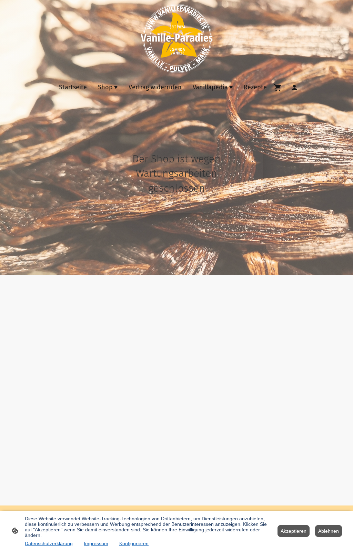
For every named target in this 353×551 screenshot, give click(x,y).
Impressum (96, 543)
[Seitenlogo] (176, 38)
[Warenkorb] (279, 87)
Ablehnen (328, 531)
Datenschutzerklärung (49, 543)
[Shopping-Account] (294, 87)
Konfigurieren (134, 543)
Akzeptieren (293, 531)
